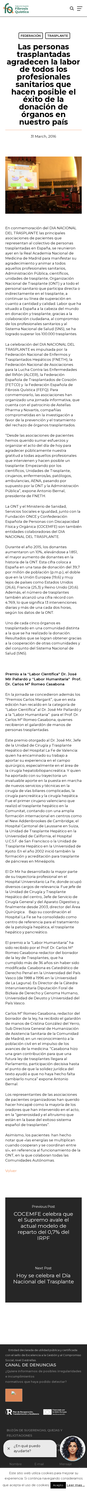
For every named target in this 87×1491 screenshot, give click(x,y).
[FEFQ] (16, 9)
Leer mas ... (76, 1485)
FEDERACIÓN (31, 36)
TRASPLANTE (57, 36)
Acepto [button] (58, 1485)
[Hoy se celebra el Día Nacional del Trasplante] (43, 1276)
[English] (13, 1395)
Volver (11, 1171)
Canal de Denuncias (30, 1364)
